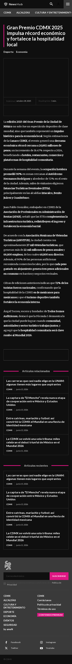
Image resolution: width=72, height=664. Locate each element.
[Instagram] (41, 642)
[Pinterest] (25, 110)
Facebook (16, 642)
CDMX (9, 389)
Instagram (51, 642)
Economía (21, 51)
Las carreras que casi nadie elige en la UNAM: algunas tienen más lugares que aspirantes (35, 382)
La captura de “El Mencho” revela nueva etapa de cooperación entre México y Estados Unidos (35, 401)
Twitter (14, 648)
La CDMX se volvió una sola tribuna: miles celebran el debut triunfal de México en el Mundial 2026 (33, 442)
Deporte (8, 51)
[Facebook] (9, 110)
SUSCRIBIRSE (59, 576)
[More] (42, 110)
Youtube (50, 648)
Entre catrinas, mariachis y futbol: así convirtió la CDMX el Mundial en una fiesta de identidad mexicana (35, 421)
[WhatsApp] (33, 110)
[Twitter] (17, 110)
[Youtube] (41, 648)
